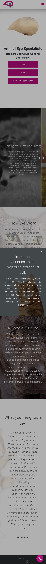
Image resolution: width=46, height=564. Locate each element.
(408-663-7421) (19, 282)
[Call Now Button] (39, 558)
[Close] (41, 251)
